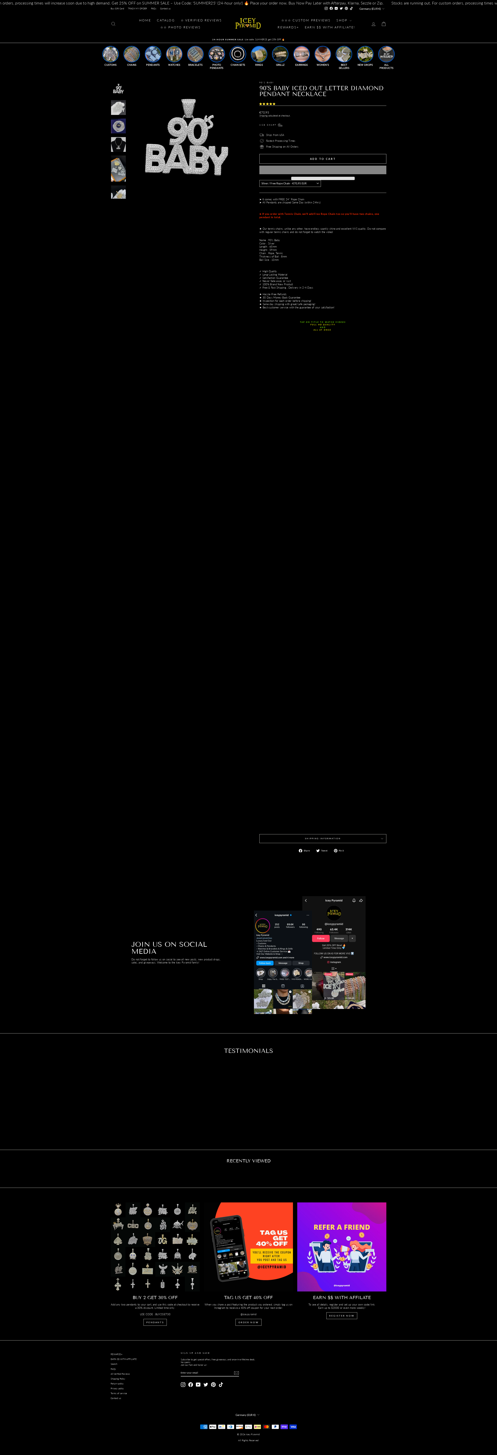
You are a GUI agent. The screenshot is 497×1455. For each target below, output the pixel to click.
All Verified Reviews (120, 1374)
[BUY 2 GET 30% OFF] (155, 1247)
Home (145, 20)
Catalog (166, 20)
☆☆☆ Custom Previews (306, 20)
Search (114, 1364)
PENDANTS (155, 1322)
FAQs (153, 8)
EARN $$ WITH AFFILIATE (123, 1359)
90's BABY (266, 82)
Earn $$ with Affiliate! (330, 27)
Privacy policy (117, 1388)
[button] (267, 103)
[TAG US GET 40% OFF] (248, 1247)
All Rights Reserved (248, 1440)
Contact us (165, 8)
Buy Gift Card (117, 8)
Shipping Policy (118, 1378)
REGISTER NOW (341, 1315)
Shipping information (323, 838)
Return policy (117, 1383)
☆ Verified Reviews (201, 20)
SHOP (342, 20)
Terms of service (119, 1393)
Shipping (263, 115)
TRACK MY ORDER (137, 8)
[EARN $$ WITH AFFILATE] (341, 1247)
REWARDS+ (117, 1354)
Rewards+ (288, 27)
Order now (248, 1322)
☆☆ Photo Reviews (180, 27)
